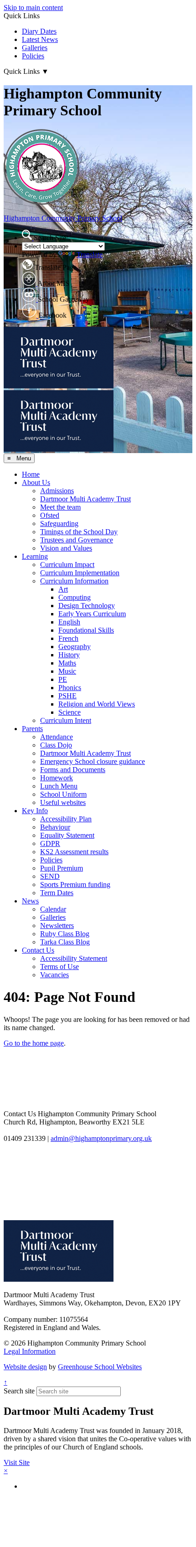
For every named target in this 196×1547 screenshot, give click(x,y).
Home (31, 474)
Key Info (35, 811)
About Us (36, 482)
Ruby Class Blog (64, 934)
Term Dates (56, 893)
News (30, 901)
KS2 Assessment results (74, 852)
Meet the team (60, 507)
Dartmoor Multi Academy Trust (85, 499)
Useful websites (63, 802)
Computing (74, 597)
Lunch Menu (58, 786)
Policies (33, 56)
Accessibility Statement (73, 958)
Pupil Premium (61, 868)
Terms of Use (59, 966)
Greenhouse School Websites (100, 1367)
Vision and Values (66, 548)
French (68, 638)
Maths (67, 663)
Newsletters (57, 925)
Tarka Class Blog (65, 942)
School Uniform (63, 794)
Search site (19, 1391)
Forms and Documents (72, 770)
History (69, 655)
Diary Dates (39, 31)
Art (63, 589)
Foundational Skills (86, 630)
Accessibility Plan (66, 819)
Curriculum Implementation (79, 573)
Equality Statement (67, 835)
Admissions (57, 491)
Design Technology (86, 605)
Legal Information (30, 1351)
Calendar (53, 909)
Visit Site (17, 1462)
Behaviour (55, 827)
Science (69, 712)
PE (62, 679)
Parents (32, 728)
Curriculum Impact (67, 564)
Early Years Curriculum (92, 614)
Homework (56, 778)
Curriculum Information (74, 581)
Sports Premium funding (75, 884)
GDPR (50, 843)
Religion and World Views (96, 704)
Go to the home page (34, 1043)
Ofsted (49, 515)
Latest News (40, 39)
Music (67, 671)
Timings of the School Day (79, 532)
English (69, 622)
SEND (50, 876)
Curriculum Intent (65, 720)
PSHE (67, 696)
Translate (90, 254)
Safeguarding (59, 523)
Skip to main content (33, 7)
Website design (25, 1367)
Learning (35, 556)
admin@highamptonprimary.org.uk (101, 1138)
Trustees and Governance (76, 540)
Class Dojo (56, 745)
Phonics (69, 687)
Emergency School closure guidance (92, 761)
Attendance (56, 737)
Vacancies (54, 975)
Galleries (34, 48)
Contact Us (38, 950)
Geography (74, 646)
